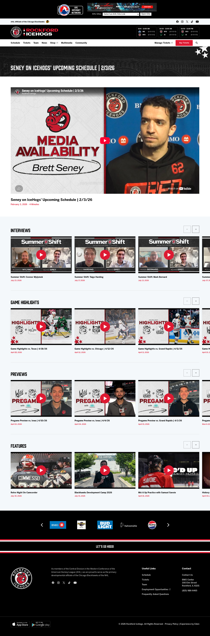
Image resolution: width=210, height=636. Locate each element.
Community (81, 43)
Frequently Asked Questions (155, 594)
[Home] (34, 32)
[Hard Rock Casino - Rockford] (58, 525)
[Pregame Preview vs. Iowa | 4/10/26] (41, 398)
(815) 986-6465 (189, 591)
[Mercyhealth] (152, 525)
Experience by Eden (189, 624)
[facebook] (177, 21)
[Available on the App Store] (20, 624)
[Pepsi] (128, 525)
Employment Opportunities (155, 590)
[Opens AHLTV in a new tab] (122, 7)
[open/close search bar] (196, 42)
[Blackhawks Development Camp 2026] (105, 470)
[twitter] (187, 21)
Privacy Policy (171, 624)
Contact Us (187, 575)
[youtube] (197, 21)
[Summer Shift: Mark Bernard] (168, 254)
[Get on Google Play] (40, 624)
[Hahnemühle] (105, 525)
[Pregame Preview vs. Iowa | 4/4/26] (105, 398)
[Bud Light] (81, 525)
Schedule (15, 43)
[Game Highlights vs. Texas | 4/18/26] (41, 326)
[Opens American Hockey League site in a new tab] (70, 10)
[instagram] (182, 21)
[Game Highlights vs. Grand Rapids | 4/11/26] (168, 326)
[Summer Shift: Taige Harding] (105, 254)
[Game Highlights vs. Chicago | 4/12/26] (105, 326)
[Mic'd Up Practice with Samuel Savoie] (168, 470)
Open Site (145, 14)
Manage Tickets (162, 43)
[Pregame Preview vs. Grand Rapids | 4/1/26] (168, 398)
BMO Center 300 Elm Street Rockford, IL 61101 (190, 583)
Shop (52, 43)
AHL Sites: (97, 14)
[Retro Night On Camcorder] (41, 470)
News (44, 43)
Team (36, 43)
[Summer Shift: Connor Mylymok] (41, 254)
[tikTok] (192, 21)
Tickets (26, 43)
